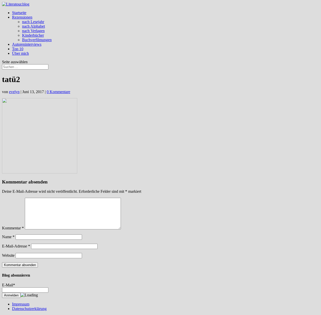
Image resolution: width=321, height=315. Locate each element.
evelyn (14, 92)
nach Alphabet (33, 26)
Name (8, 237)
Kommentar (13, 228)
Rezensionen (22, 17)
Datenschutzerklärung (29, 308)
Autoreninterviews (26, 44)
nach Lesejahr (33, 22)
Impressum (20, 304)
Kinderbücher (33, 35)
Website (8, 255)
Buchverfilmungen (37, 40)
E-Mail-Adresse (16, 246)
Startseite (19, 13)
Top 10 (17, 49)
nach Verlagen (33, 31)
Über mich (20, 53)
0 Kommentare (58, 92)
